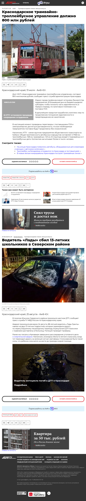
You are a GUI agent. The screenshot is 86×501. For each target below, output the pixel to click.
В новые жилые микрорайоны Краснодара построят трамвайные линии (48, 153)
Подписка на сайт (53, 459)
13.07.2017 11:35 (6, 8)
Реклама (48, 457)
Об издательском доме (25, 457)
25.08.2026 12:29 (7, 237)
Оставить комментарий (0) (68, 161)
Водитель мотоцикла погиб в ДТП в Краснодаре (41, 380)
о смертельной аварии (22, 337)
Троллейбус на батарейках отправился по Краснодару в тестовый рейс (48, 151)
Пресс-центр (39, 457)
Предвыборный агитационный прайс (29, 462)
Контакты (64, 459)
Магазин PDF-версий (60, 457)
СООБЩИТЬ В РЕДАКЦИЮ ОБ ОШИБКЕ (55, 462)
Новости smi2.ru (9, 230)
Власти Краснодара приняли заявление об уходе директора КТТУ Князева (66, 200)
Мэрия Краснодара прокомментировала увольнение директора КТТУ (65, 193)
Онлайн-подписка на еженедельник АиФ (30, 459)
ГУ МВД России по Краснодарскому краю (16, 304)
